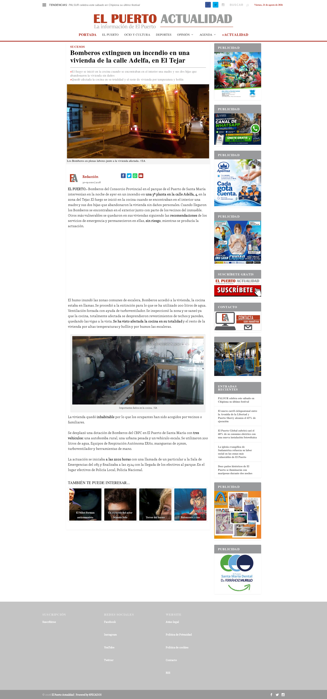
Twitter (109, 660)
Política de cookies (177, 647)
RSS (168, 672)
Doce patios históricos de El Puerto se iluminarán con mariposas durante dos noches (235, 469)
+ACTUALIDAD (235, 35)
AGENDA (205, 34)
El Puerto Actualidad (63, 694)
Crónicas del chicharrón (83, 4)
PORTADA (88, 35)
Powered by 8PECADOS (89, 694)
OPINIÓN (183, 34)
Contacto (171, 660)
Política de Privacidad (179, 634)
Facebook (110, 622)
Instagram (110, 634)
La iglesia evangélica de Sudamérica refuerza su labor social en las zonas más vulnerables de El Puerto (235, 452)
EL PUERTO (110, 34)
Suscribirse (49, 622)
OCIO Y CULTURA (137, 34)
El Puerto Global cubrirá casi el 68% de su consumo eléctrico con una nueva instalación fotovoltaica (237, 434)
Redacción (90, 176)
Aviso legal (172, 622)
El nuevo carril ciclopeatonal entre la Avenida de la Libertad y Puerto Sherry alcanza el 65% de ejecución (237, 416)
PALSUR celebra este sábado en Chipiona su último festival (236, 400)
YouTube (109, 647)
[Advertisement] (138, 260)
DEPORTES (163, 34)
